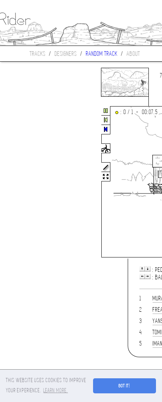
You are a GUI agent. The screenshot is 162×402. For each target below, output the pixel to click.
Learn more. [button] (55, 390)
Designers (66, 54)
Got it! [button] (124, 386)
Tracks (38, 54)
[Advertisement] (31, 182)
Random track (102, 54)
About (133, 54)
